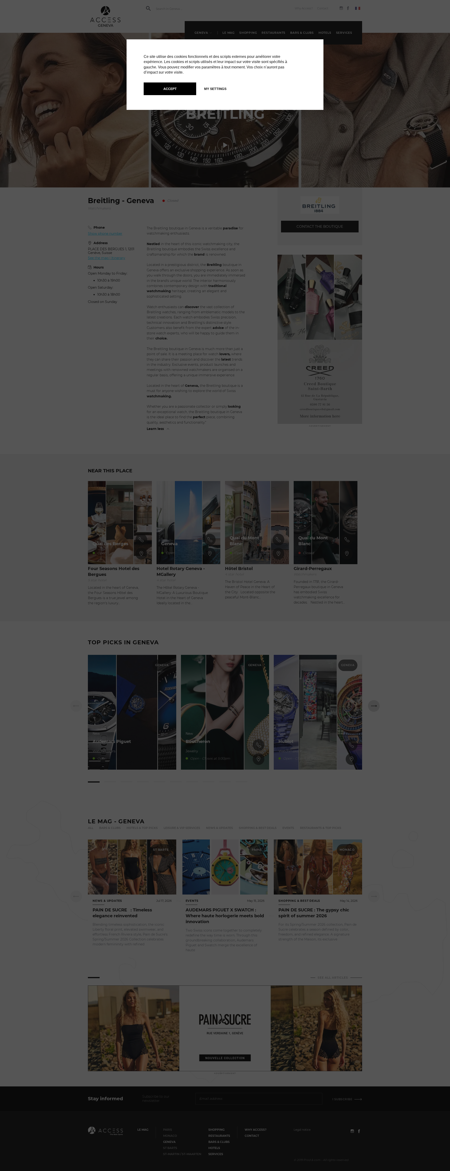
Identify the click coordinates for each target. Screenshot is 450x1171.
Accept (170, 89)
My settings (215, 89)
